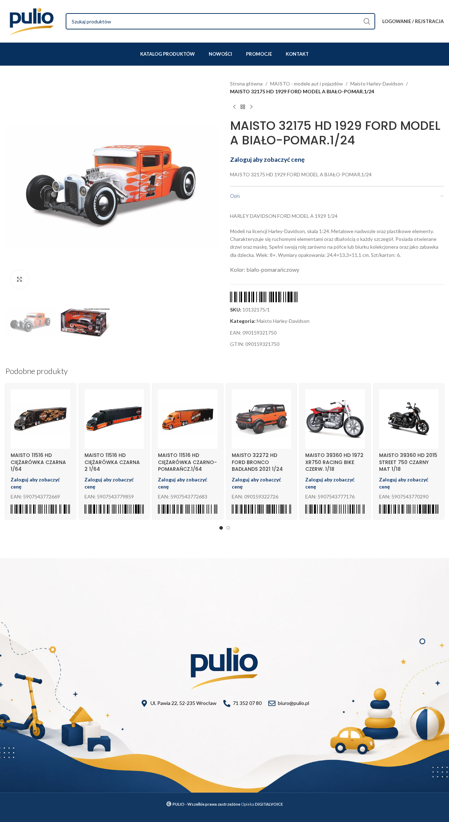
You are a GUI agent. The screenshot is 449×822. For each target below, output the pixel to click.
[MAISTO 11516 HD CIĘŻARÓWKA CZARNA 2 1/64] (114, 419)
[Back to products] (243, 107)
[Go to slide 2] (228, 528)
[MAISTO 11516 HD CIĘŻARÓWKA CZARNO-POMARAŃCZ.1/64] (188, 419)
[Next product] (251, 107)
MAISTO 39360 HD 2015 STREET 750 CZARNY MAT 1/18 (408, 462)
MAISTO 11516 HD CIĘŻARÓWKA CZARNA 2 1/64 (112, 462)
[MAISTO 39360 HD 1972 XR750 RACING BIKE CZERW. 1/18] (335, 419)
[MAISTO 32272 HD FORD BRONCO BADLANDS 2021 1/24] (261, 419)
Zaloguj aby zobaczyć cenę (267, 159)
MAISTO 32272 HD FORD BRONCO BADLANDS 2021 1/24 (257, 462)
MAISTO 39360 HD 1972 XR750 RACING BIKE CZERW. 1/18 (334, 462)
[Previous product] (234, 107)
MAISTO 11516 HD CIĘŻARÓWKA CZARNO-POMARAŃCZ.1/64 (187, 462)
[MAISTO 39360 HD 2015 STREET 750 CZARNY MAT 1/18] (409, 419)
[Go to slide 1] (221, 528)
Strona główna (246, 84)
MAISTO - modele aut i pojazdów (306, 84)
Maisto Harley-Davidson (376, 84)
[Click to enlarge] (19, 279)
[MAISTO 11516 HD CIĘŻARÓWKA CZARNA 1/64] (40, 419)
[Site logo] (32, 21)
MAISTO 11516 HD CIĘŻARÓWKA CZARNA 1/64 (38, 462)
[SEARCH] (367, 21)
